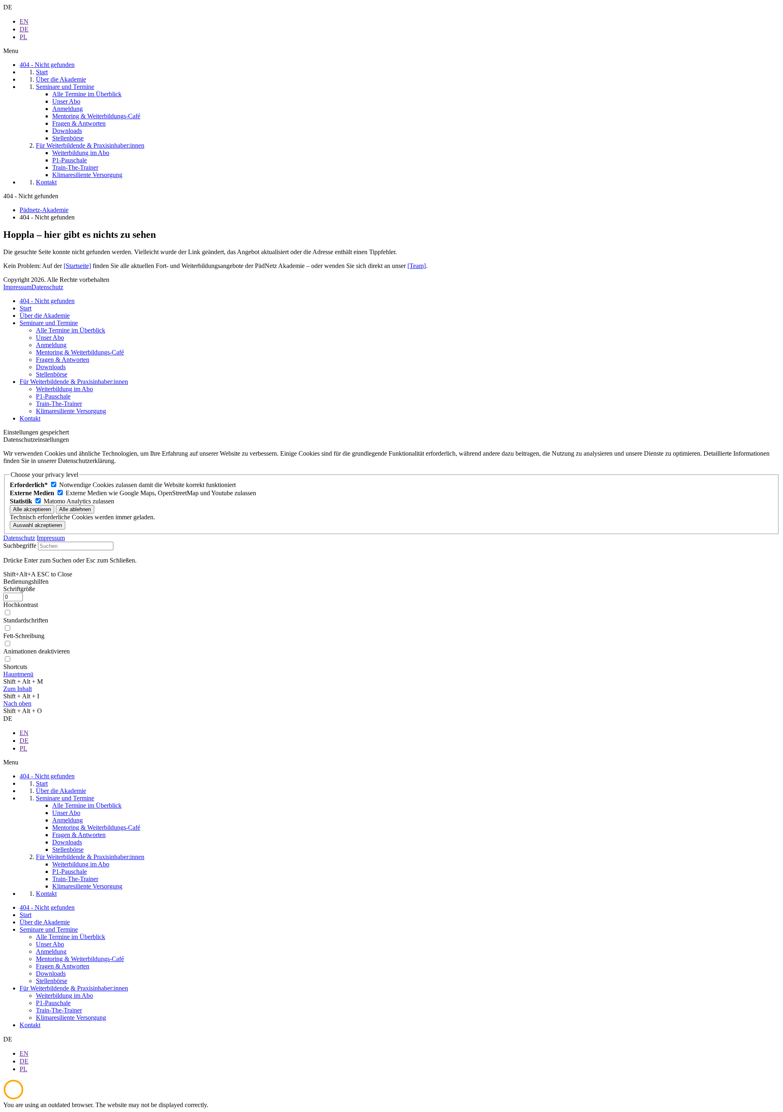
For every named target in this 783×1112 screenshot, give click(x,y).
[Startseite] (77, 265)
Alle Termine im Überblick (70, 330)
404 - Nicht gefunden (47, 300)
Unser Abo (50, 337)
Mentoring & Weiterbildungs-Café (80, 352)
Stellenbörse (51, 374)
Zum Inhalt (17, 688)
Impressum (17, 287)
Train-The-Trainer (59, 403)
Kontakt (30, 418)
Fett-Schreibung (23, 635)
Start (25, 308)
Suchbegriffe (19, 545)
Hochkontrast (20, 604)
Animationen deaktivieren (36, 651)
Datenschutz (47, 287)
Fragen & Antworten (62, 359)
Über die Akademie (45, 315)
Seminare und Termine (49, 322)
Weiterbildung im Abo (64, 388)
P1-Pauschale (53, 396)
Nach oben (17, 703)
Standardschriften (25, 620)
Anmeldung (51, 344)
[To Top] (13, 1097)
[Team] (416, 265)
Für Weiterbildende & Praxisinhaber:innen (74, 381)
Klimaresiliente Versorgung (71, 411)
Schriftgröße (19, 588)
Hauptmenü (18, 674)
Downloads (51, 366)
